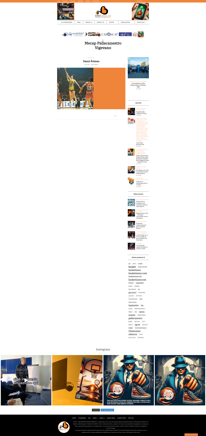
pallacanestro (135, 318)
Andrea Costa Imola (141, 118)
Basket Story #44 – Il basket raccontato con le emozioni (142, 215)
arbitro (134, 263)
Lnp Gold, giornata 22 (140, 143)
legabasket (134, 305)
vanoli (140, 334)
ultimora (133, 334)
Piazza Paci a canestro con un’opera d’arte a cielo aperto (142, 204)
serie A (131, 324)
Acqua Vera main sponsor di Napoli (138, 84)
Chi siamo (65, 1)
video (143, 153)
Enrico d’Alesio (132, 289)
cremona (136, 286)
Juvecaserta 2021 (140, 179)
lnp (142, 305)
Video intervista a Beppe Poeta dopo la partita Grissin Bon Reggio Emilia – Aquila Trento (142, 159)
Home (58, 1)
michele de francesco (140, 308)
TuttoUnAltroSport (141, 328)
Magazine (125, 22)
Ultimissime (66, 22)
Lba (141, 299)
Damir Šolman (91, 61)
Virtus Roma (141, 337)
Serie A (89, 22)
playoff (130, 321)
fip (139, 289)
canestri (139, 283)
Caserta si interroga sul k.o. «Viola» (142, 183)
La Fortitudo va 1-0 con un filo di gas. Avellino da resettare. (142, 237)
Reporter (80, 1)
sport (137, 324)
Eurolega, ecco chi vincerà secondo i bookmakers (142, 171)
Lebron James (132, 302)
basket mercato (142, 267)
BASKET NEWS (111, 418)
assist (140, 264)
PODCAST (141, 22)
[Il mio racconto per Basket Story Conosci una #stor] (128, 380)
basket (132, 267)
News (111, 22)
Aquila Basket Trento (141, 119)
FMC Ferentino (140, 129)
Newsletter (95, 1)
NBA (79, 22)
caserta (130, 286)
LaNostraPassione (133, 299)
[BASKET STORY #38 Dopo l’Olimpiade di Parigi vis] (77, 380)
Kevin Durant (139, 295)
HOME (74, 418)
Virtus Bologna (140, 109)
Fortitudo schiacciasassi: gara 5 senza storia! (141, 226)
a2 (129, 264)
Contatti (87, 1)
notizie (132, 315)
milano (130, 312)
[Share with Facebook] (118, 116)
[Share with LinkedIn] (122, 116)
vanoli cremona (132, 337)
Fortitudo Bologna (141, 231)
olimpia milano (141, 315)
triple (131, 328)
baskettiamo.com (138, 273)
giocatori (132, 292)
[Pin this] (124, 116)
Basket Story (139, 209)
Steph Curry (144, 324)
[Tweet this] (120, 116)
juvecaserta (131, 295)
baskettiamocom (135, 276)
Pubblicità (73, 1)
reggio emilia (137, 321)
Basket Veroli (143, 128)
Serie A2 (100, 22)
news (141, 312)
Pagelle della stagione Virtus (141, 112)
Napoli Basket (139, 81)
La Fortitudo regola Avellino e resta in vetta (142, 247)
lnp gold (130, 308)
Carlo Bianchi (94, 64)
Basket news (132, 81)
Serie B (146, 179)
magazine (145, 209)
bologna (131, 283)
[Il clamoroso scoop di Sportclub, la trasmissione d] (26, 380)
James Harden (142, 292)
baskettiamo (135, 270)
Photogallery (91, 57)
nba (136, 312)
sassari (143, 321)
